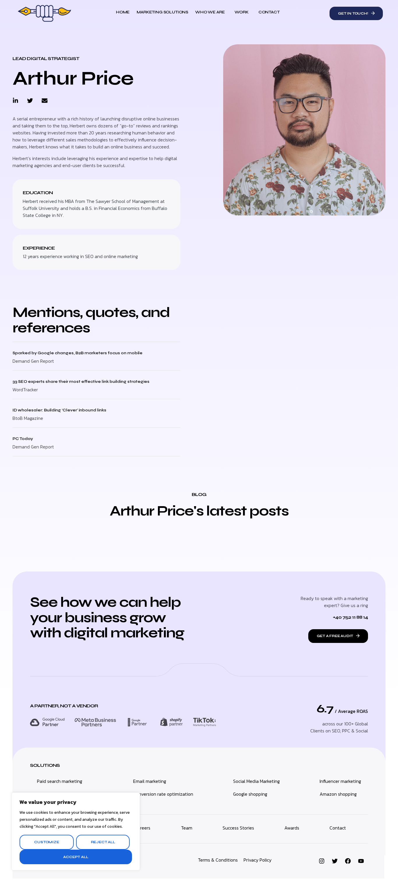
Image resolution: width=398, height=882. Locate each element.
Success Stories (238, 827)
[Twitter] (30, 101)
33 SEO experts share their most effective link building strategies (81, 381)
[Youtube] (361, 861)
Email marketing (149, 781)
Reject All (103, 842)
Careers (142, 827)
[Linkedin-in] (15, 101)
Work (241, 12)
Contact (269, 12)
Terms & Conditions (218, 860)
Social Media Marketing (256, 781)
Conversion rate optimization (163, 793)
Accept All (75, 857)
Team (186, 827)
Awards (291, 827)
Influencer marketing (340, 781)
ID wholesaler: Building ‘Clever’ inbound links (59, 410)
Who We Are (210, 12)
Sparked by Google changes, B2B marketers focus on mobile (77, 352)
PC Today (23, 438)
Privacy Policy (258, 860)
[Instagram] (321, 861)
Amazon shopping (338, 793)
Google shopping (250, 793)
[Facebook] (348, 861)
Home (123, 12)
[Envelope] (44, 101)
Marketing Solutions (162, 12)
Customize (46, 842)
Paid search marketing (59, 781)
